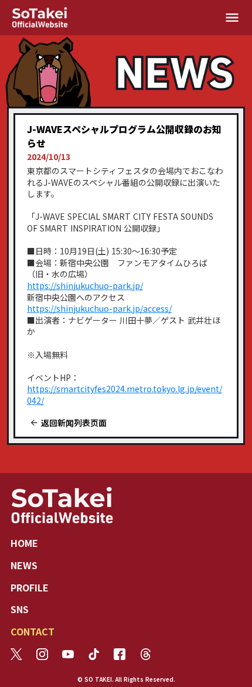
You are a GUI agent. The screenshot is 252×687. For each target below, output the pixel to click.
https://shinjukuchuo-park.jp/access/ (99, 308)
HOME (24, 543)
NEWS (24, 565)
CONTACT (33, 631)
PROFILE (30, 587)
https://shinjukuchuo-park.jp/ (85, 285)
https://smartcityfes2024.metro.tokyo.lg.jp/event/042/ (124, 394)
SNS (20, 609)
